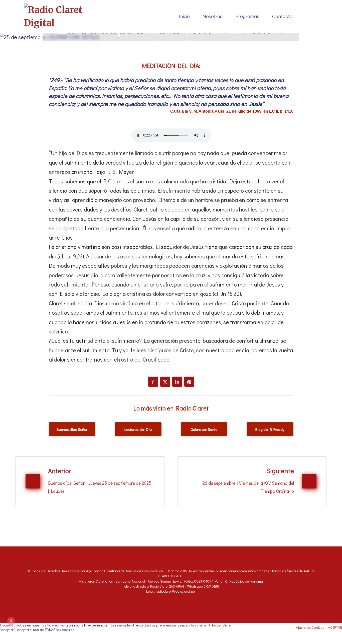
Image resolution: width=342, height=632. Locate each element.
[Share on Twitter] (165, 382)
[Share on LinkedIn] (177, 382)
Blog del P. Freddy (269, 429)
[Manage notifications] (11, 621)
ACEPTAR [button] (335, 627)
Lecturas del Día (138, 429)
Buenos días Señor (72, 429)
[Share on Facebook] (153, 382)
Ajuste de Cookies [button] (310, 627)
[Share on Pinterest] (189, 382)
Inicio (184, 16)
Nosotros (212, 16)
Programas (247, 16)
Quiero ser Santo (204, 429)
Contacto (282, 16)
